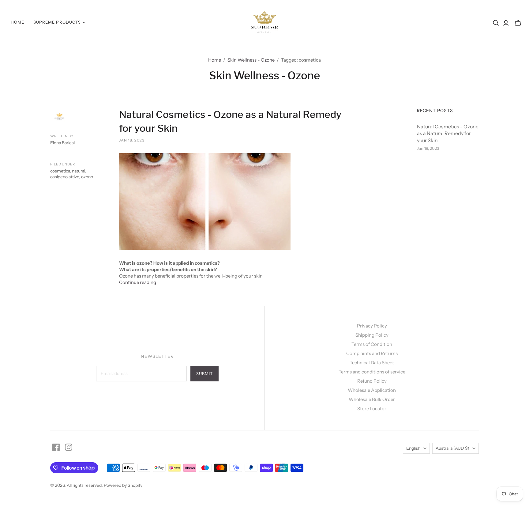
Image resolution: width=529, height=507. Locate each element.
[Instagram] (68, 447)
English (413, 448)
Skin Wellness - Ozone (251, 60)
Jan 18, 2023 (131, 140)
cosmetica (60, 171)
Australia (452, 448)
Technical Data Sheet (372, 362)
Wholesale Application (372, 390)
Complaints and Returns (372, 353)
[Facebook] (56, 447)
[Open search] (496, 23)
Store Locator (371, 408)
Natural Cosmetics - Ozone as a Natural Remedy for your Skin (447, 133)
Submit (204, 373)
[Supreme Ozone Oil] (265, 22)
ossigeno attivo (64, 177)
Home (17, 22)
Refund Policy (372, 381)
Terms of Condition (371, 344)
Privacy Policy (372, 326)
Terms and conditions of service (372, 372)
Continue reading (137, 282)
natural (78, 171)
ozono (87, 177)
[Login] (506, 23)
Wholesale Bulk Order (372, 399)
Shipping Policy (371, 335)
